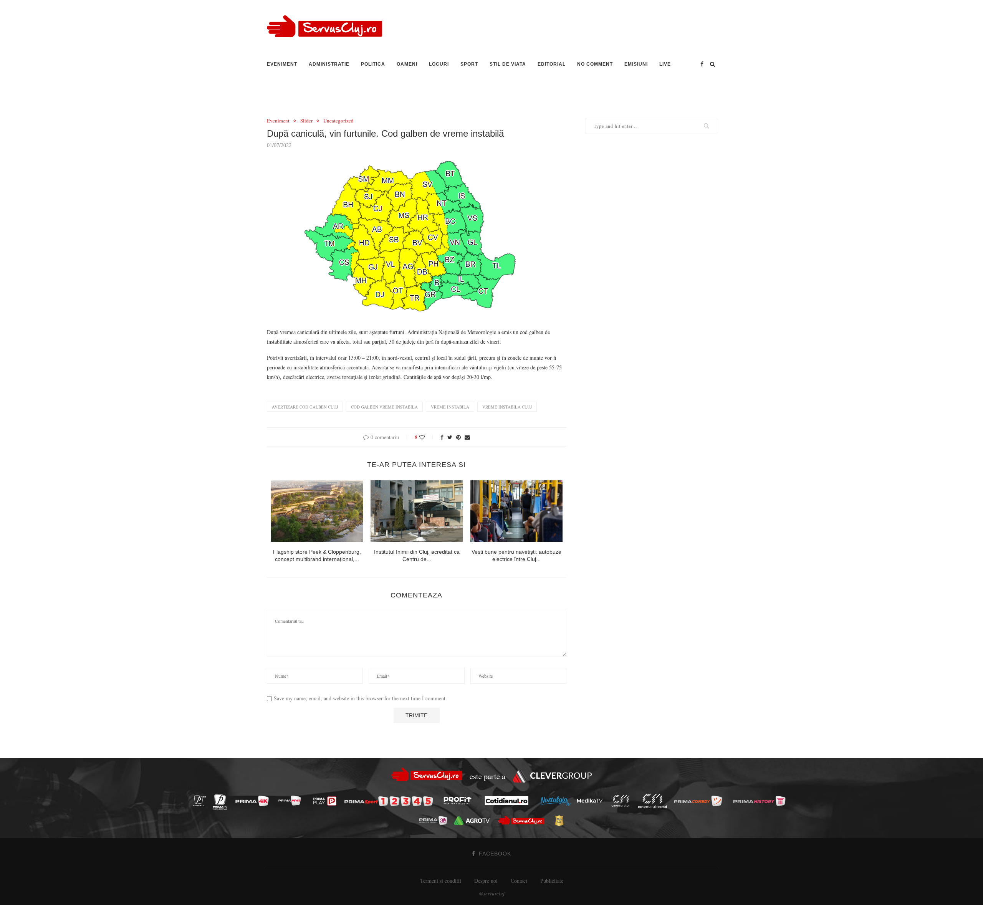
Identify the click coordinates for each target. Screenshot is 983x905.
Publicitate (551, 880)
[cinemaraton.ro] (623, 801)
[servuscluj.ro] (523, 820)
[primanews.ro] (291, 801)
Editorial (552, 64)
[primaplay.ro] (327, 801)
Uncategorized (338, 121)
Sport (469, 64)
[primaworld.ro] (435, 820)
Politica (373, 64)
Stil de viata (508, 64)
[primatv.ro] (201, 801)
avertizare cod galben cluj (305, 407)
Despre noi (486, 880)
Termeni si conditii (440, 880)
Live (665, 64)
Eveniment (282, 64)
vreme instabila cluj (507, 407)
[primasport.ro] (390, 801)
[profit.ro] (459, 800)
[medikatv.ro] (592, 800)
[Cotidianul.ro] (508, 800)
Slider (306, 121)
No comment (595, 64)
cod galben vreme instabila (384, 407)
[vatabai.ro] (561, 821)
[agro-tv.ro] (474, 820)
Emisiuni (636, 64)
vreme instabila (450, 407)
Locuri (439, 64)
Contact (519, 880)
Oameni (407, 64)
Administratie (329, 64)
